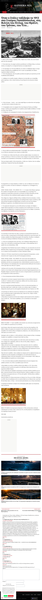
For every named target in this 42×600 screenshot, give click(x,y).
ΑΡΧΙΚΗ (23, 594)
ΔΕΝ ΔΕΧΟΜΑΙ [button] (11, 595)
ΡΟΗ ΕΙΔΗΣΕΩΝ (27, 594)
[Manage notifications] (2, 598)
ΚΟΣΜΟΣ (35, 594)
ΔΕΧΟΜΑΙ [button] (5, 595)
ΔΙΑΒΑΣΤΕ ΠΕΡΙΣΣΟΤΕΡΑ (8, 597)
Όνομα (4, 581)
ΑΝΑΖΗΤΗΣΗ (39, 0)
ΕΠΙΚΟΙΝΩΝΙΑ (30, 0)
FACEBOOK (34, 0)
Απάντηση (5, 536)
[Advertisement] (21, 92)
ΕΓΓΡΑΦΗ (27, 0)
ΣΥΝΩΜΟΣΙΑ (39, 594)
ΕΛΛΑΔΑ (32, 594)
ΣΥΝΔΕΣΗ (24, 0)
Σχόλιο (4, 568)
